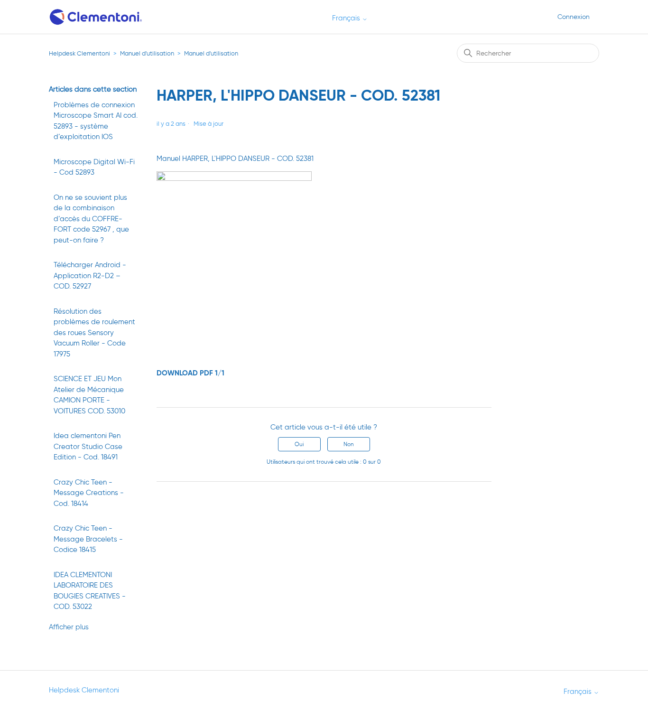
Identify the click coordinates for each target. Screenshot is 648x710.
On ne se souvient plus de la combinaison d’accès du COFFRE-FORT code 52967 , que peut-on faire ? (91, 218)
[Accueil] (96, 17)
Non (348, 444)
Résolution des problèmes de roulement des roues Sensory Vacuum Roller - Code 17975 (94, 332)
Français (347, 18)
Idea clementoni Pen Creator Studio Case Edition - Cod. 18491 (88, 446)
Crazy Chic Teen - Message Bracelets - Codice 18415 (88, 539)
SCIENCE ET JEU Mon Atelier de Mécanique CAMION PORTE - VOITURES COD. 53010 (89, 394)
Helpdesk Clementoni (79, 53)
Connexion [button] (573, 17)
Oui (299, 444)
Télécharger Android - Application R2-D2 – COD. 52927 (90, 275)
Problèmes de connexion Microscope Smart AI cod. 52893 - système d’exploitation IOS (96, 121)
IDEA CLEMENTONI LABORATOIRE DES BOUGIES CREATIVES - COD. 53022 (90, 590)
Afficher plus (69, 627)
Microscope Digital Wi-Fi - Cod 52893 (94, 167)
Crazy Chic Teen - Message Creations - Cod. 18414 (89, 493)
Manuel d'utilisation (147, 53)
